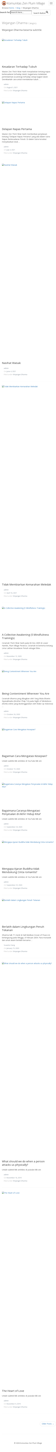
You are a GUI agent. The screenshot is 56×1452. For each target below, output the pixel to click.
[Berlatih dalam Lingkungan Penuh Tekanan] (28, 910)
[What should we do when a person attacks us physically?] (28, 1059)
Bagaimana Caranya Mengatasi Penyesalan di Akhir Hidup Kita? (21, 812)
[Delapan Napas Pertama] (28, 113)
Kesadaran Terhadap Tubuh (19, 66)
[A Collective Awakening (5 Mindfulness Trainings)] (28, 618)
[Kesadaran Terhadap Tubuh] (28, 50)
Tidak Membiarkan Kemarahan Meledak (26, 584)
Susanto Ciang (9, 945)
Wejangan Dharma (20, 90)
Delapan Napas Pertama (17, 129)
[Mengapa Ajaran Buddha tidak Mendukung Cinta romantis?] (28, 852)
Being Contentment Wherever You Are (25, 693)
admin (6, 84)
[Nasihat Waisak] (28, 261)
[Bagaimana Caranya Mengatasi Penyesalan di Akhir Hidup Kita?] (28, 794)
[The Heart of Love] (28, 1289)
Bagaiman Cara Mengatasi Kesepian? (24, 756)
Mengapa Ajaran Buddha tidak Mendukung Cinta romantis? (20, 870)
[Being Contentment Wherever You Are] (28, 679)
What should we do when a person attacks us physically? (23, 1163)
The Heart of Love (13, 1391)
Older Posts (48, 1423)
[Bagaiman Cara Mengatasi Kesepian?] (28, 740)
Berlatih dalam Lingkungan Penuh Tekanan (23, 928)
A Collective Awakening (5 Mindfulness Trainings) (25, 636)
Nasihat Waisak (11, 363)
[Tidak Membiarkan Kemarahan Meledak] (28, 482)
